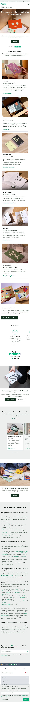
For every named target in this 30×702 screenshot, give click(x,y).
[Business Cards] (15, 143)
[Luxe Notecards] (15, 180)
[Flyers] (15, 107)
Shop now (15, 41)
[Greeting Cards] (15, 253)
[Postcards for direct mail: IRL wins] (15, 429)
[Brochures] (15, 216)
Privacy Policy (24, 654)
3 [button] (16, 345)
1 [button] (12, 345)
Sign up (25, 699)
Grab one (15, 495)
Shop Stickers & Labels (9, 317)
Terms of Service (4, 655)
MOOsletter (13, 646)
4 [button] (18, 345)
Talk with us (20, 399)
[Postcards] (15, 69)
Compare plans (10, 399)
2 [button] (14, 345)
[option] (15, 337)
